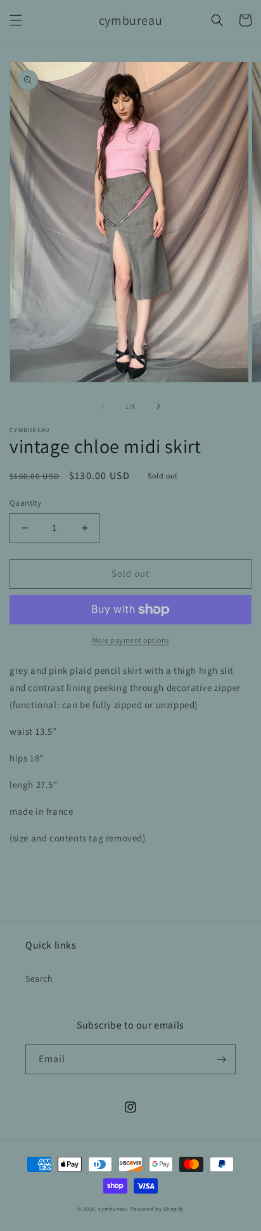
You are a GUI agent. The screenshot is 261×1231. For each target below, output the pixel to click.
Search (39, 978)
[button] (16, 20)
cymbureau (113, 1208)
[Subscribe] (221, 1059)
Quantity (25, 502)
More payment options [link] (131, 640)
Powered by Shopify (157, 1208)
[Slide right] (158, 406)
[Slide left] (103, 406)
